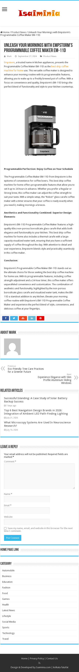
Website (8, 516)
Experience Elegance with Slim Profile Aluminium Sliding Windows (54, 378)
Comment (10, 461)
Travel (5, 638)
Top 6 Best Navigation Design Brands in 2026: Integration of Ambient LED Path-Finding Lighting (36, 412)
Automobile (8, 570)
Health (5, 604)
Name (8, 494)
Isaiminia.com (43, 667)
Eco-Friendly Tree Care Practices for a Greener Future (26, 369)
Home (6, 32)
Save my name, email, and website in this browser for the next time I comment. (38, 529)
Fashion (6, 587)
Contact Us (52, 658)
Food (5, 593)
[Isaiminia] (39, 12)
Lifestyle (6, 616)
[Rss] (39, 663)
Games (6, 599)
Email (7, 505)
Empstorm (9, 62)
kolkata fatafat (60, 667)
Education (7, 581)
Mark (9, 56)
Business (6, 576)
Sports (5, 627)
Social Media (9, 621)
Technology (8, 633)
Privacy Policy (37, 658)
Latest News (8, 610)
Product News (18, 32)
